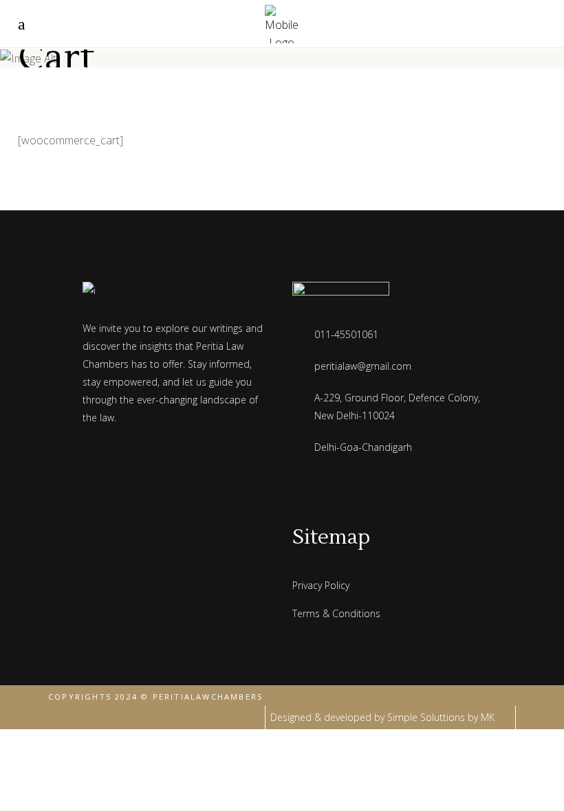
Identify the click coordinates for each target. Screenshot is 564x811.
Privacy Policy (320, 585)
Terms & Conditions (336, 613)
